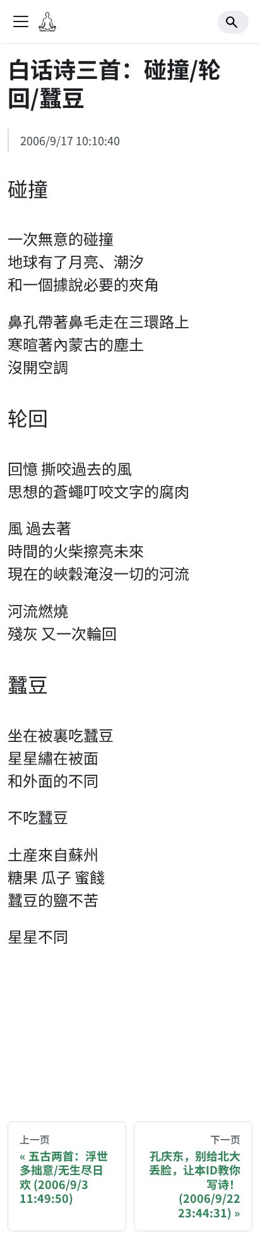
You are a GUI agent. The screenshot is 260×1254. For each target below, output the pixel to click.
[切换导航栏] (20, 21)
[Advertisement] (130, 1030)
